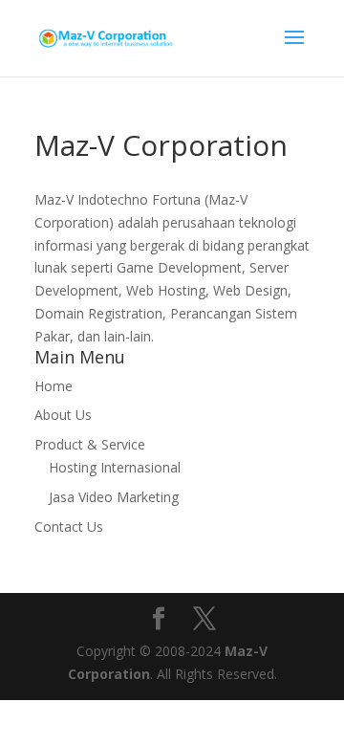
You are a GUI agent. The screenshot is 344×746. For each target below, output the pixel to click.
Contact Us (68, 526)
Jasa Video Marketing (114, 497)
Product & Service (89, 444)
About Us (63, 415)
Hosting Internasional (115, 467)
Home (53, 386)
